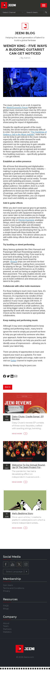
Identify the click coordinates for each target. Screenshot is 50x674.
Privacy (6, 591)
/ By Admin (25, 58)
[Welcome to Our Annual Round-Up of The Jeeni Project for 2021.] (25, 453)
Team (6, 626)
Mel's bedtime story (22, 513)
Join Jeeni (8, 585)
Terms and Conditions (13, 588)
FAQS (6, 605)
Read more (17, 434)
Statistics (7, 632)
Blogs (6, 608)
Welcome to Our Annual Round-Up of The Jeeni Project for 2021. (28, 467)
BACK (8, 387)
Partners (7, 629)
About (6, 623)
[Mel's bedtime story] (25, 504)
